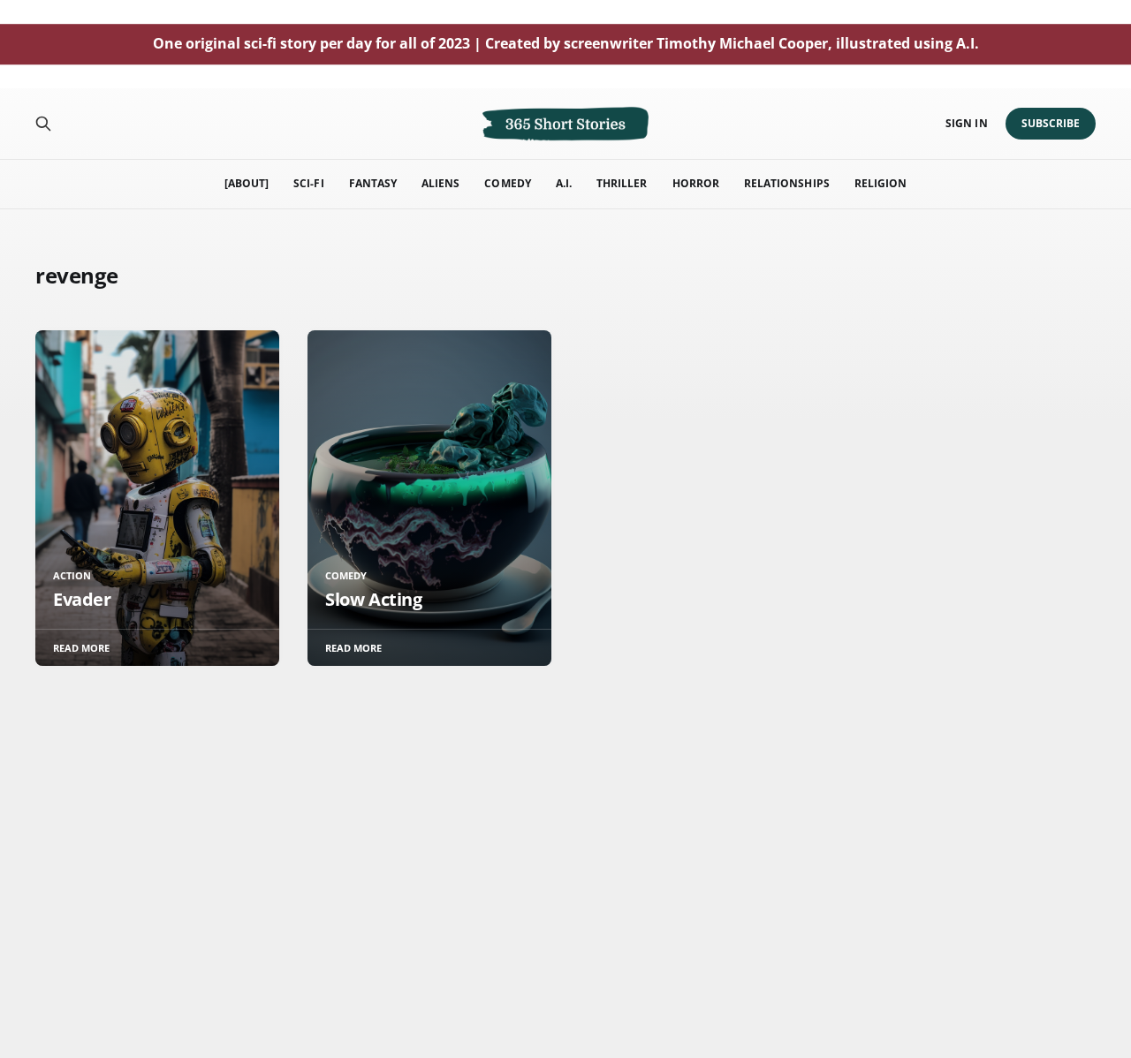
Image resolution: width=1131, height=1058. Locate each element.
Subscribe (1051, 123)
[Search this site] (43, 123)
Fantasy (373, 183)
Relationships (787, 183)
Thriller (621, 183)
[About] (246, 183)
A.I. (564, 183)
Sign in (966, 123)
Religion (880, 183)
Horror (695, 183)
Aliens (440, 183)
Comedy (507, 183)
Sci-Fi (308, 183)
